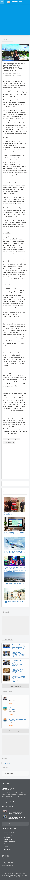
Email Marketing (8, 835)
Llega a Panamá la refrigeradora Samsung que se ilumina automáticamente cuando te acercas (18, 663)
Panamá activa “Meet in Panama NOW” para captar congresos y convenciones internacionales (14, 585)
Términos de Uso (13, 877)
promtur (17, 439)
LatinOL (4, 40)
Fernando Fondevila (9, 442)
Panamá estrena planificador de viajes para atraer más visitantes (14, 533)
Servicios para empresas (10, 841)
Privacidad (21, 877)
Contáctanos (7, 846)
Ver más (10, 703)
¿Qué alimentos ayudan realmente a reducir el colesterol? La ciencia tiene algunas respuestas (18, 671)
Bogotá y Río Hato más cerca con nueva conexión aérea (14, 513)
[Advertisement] (15, 19)
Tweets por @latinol (6, 763)
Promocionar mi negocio (15, 731)
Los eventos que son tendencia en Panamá (17, 719)
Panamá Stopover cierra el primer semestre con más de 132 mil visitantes (14, 552)
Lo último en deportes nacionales (14, 708)
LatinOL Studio (7, 837)
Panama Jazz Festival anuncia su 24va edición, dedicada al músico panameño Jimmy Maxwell (19, 646)
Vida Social (10, 40)
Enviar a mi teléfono (8, 773)
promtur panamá (8, 439)
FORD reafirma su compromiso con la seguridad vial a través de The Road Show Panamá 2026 (18, 655)
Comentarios (17, 75)
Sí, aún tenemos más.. (15, 823)
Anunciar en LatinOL (9, 832)
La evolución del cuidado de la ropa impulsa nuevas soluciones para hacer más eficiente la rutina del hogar (19, 679)
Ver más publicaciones (15, 686)
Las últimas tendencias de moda (17, 698)
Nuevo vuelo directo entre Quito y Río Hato (13, 602)
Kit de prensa (7, 844)
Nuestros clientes (8, 839)
